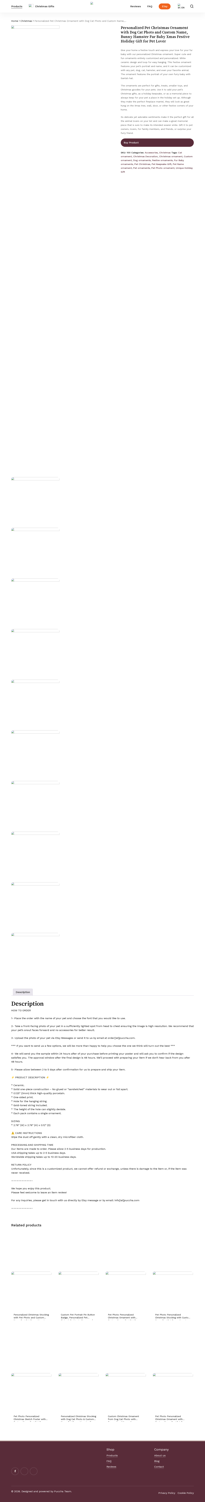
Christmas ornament (170, 156)
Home (14, 21)
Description (23, 992)
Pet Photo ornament (162, 168)
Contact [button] (159, 1466)
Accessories (151, 152)
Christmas (26, 21)
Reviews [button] (111, 1466)
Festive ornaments (162, 160)
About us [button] (160, 1455)
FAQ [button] (109, 1461)
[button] (166, 1493)
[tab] (23, 992)
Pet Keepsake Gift (161, 164)
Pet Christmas (142, 164)
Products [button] (112, 1455)
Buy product (131, 142)
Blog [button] (157, 1461)
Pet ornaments (141, 168)
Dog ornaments (142, 160)
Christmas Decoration (145, 156)
